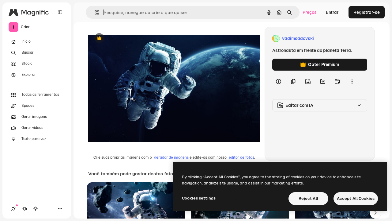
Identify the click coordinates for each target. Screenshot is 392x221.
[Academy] (24, 209)
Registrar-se (366, 12)
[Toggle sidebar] (60, 12)
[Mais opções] (352, 82)
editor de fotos (241, 157)
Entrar (332, 12)
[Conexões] (13, 209)
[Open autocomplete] (94, 12)
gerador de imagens (171, 157)
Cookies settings (199, 198)
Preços (310, 12)
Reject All (308, 198)
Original (127, 38)
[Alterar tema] (35, 209)
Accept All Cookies (356, 198)
